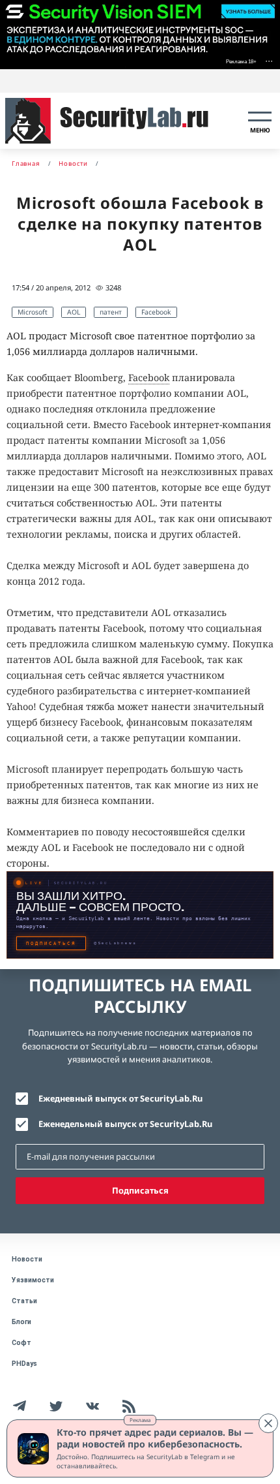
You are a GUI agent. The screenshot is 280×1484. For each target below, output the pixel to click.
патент (111, 312)
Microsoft (33, 312)
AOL (73, 312)
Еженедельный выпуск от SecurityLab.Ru (125, 1124)
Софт (21, 1342)
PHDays (24, 1363)
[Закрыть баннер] (268, 1423)
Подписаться (140, 1190)
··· (269, 60)
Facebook (156, 312)
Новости (27, 1259)
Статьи (24, 1301)
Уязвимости (33, 1280)
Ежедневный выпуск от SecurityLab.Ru (120, 1098)
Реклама (140, 1419)
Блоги (21, 1322)
